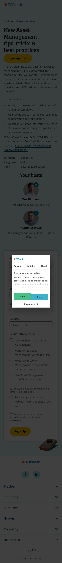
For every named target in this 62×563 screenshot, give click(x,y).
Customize (29, 303)
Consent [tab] (18, 266)
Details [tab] (30, 266)
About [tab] (44, 266)
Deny (39, 296)
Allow (22, 296)
